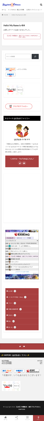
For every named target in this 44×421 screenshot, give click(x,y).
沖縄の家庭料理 (14, 309)
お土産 (12, 291)
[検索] (35, 56)
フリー (12, 303)
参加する (35, 273)
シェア (16, 419)
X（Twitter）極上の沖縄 (16, 10)
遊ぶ (11, 321)
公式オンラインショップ (34, 10)
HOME (6, 15)
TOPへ (38, 419)
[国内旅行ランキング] (32, 372)
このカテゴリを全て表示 (22, 271)
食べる (12, 327)
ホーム (4, 10)
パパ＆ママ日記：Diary (17, 297)
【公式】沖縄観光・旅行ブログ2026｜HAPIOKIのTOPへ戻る (22, 36)
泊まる (12, 315)
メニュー (27, 419)
